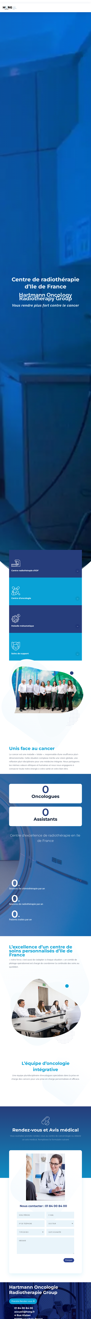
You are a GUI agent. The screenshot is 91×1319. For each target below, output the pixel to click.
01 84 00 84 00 (56, 1206)
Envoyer (68, 1260)
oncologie (26, 598)
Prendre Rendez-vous (21, 1301)
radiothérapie (60, 279)
